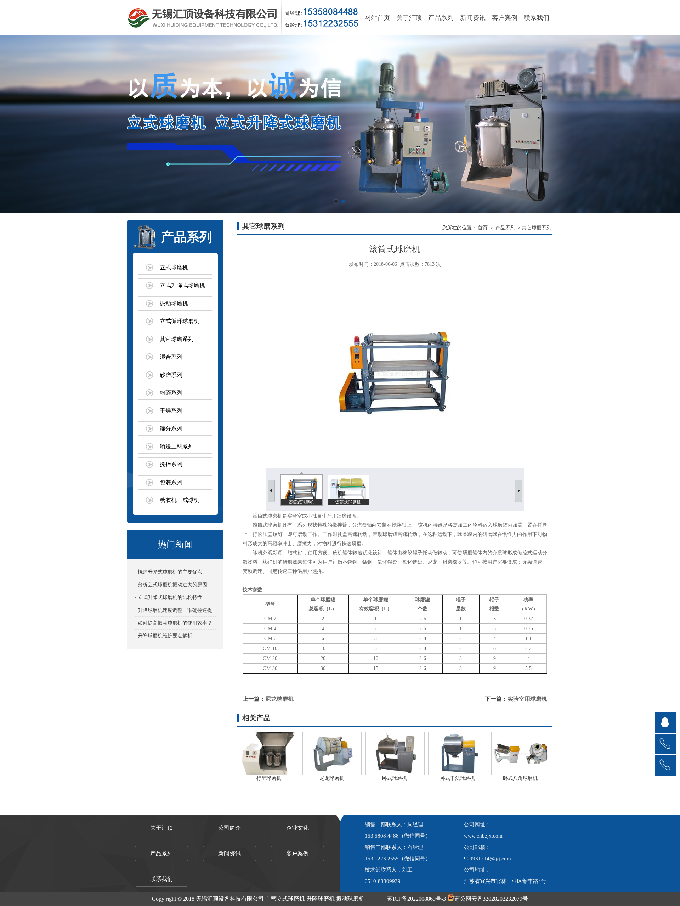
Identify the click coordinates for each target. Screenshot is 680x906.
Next (667, 124)
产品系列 (441, 17)
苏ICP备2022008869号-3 (416, 899)
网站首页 (377, 17)
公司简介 (229, 828)
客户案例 (504, 17)
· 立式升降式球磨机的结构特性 (168, 597)
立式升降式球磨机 (182, 285)
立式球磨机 (174, 267)
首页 (483, 227)
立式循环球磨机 (179, 321)
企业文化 (297, 828)
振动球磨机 (174, 303)
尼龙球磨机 (279, 699)
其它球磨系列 (177, 339)
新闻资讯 (473, 17)
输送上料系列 (177, 446)
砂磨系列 (171, 375)
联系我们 (536, 17)
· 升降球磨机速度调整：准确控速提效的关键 (173, 612)
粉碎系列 (171, 393)
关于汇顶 (409, 17)
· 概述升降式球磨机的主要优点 (168, 572)
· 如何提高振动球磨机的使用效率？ (173, 623)
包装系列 (171, 482)
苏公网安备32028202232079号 (491, 899)
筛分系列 (171, 428)
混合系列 (171, 357)
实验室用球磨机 (527, 699)
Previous (12, 124)
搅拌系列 (171, 464)
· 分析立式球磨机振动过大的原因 (171, 584)
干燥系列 (171, 411)
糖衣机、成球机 (179, 500)
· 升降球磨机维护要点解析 (163, 635)
